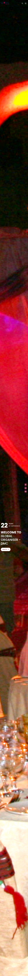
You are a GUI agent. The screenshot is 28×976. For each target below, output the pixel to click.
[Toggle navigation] (25, 3)
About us (4, 549)
